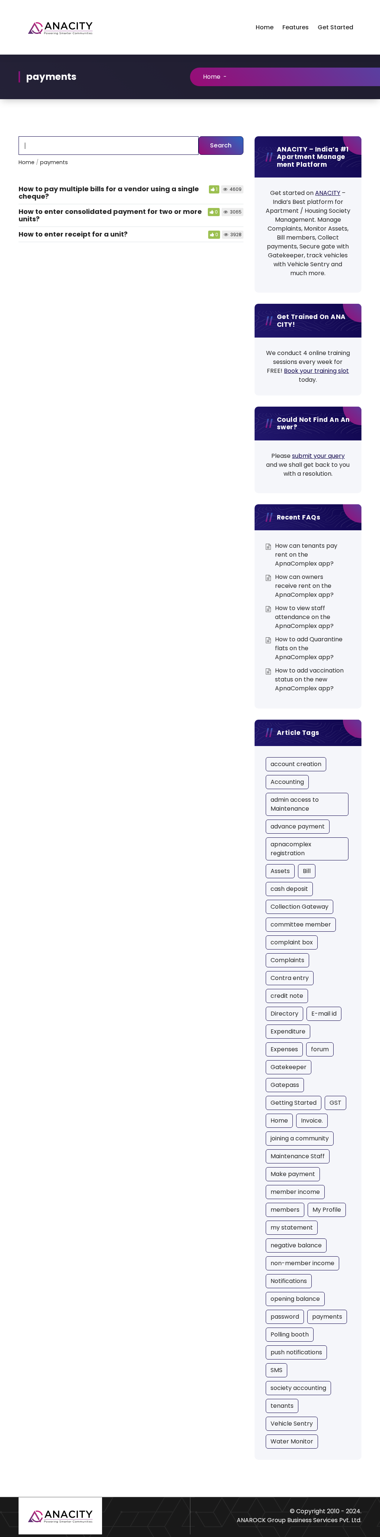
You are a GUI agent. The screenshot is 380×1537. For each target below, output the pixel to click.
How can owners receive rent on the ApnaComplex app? (304, 586)
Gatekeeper (289, 1067)
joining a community (300, 1138)
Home (264, 27)
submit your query (318, 456)
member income (295, 1192)
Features (295, 27)
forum (320, 1049)
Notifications (289, 1281)
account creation (296, 764)
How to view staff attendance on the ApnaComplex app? (304, 617)
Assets (280, 871)
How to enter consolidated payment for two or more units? (110, 215)
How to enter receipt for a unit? (73, 234)
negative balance (296, 1245)
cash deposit (289, 889)
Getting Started (294, 1102)
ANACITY (327, 193)
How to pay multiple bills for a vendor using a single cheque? (109, 192)
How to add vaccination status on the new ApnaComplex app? (309, 679)
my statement (292, 1227)
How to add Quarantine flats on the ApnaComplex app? (309, 648)
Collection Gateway (299, 906)
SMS (276, 1370)
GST (335, 1102)
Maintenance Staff (298, 1156)
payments (327, 1316)
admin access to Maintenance (295, 804)
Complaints (287, 960)
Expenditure (288, 1031)
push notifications (296, 1352)
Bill (307, 871)
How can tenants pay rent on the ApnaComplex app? (306, 554)
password (285, 1316)
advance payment (298, 826)
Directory (284, 1013)
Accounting (287, 782)
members (285, 1209)
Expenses (284, 1049)
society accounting (298, 1388)
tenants (282, 1405)
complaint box (292, 942)
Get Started (335, 27)
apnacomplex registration (291, 848)
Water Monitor (292, 1441)
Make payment (293, 1174)
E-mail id (324, 1013)
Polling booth (290, 1334)
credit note (287, 995)
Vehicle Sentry (292, 1423)
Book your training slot (316, 371)
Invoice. (312, 1120)
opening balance (295, 1299)
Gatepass (285, 1085)
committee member (301, 924)
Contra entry (290, 978)
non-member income (302, 1263)
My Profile (326, 1209)
